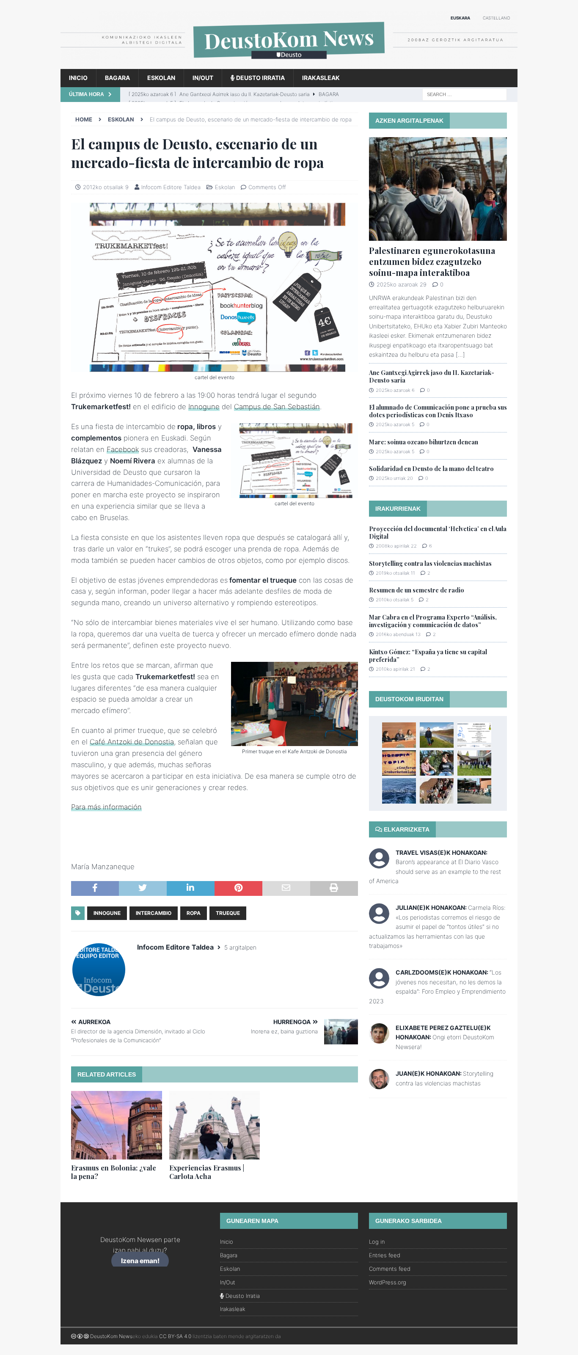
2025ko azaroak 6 (395, 390)
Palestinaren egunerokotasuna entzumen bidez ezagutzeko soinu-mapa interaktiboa (432, 261)
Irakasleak (321, 77)
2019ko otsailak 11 (395, 573)
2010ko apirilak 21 (395, 669)
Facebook (123, 449)
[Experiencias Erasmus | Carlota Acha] (214, 1125)
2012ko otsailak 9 (106, 187)
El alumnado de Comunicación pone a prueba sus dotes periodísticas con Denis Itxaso (438, 411)
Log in (377, 1241)
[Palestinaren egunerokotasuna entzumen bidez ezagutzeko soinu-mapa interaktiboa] (438, 189)
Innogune (204, 406)
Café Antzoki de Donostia (132, 742)
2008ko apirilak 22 (396, 546)
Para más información (106, 807)
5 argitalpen (240, 947)
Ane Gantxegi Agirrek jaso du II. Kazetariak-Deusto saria (431, 376)
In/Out (203, 77)
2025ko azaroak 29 (402, 284)
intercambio (153, 913)
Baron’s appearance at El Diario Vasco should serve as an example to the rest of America (435, 871)
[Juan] (379, 1084)
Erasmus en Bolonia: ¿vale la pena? (113, 1172)
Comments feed (389, 1268)
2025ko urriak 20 (394, 478)
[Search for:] (464, 93)
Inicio (78, 77)
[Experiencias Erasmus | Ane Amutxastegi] (437, 735)
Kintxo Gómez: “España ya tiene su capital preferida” (428, 656)
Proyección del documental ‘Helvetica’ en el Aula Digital (437, 532)
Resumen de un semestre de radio (416, 590)
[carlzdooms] (379, 984)
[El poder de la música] (437, 791)
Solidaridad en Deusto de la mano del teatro (431, 469)
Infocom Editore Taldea (171, 187)
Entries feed (384, 1255)
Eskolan (161, 77)
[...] (460, 354)
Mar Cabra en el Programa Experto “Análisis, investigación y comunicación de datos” (433, 621)
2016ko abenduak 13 (398, 634)
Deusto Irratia (260, 77)
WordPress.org (387, 1282)
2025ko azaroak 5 (395, 424)
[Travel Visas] (379, 864)
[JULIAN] (379, 919)
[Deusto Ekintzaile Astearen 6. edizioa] (474, 791)
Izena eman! (140, 1261)
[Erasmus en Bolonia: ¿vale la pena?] (116, 1125)
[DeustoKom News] (289, 64)
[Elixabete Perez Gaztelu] (379, 1038)
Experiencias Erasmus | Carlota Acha (206, 1172)
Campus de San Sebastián (277, 406)
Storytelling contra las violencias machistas (430, 563)
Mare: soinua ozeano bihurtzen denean (423, 442)
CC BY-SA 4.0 (175, 1336)
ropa (194, 913)
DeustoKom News (111, 1336)
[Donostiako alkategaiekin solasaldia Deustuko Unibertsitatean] (474, 763)
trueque (228, 913)
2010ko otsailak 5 (394, 600)
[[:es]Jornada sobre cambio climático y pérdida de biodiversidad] (474, 735)
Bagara (117, 77)
